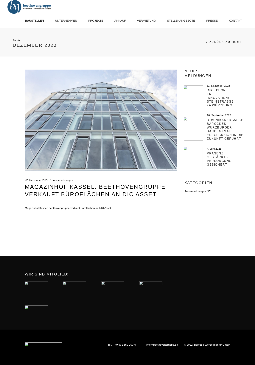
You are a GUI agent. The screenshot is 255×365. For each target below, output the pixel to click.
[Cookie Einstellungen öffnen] (8, 360)
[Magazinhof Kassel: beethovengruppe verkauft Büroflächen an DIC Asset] (101, 120)
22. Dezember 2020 (36, 179)
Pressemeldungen (62, 179)
